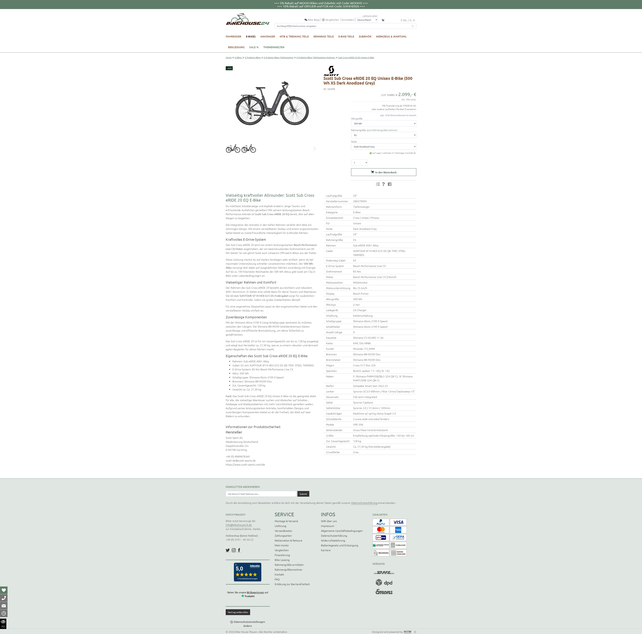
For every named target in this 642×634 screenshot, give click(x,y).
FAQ (277, 579)
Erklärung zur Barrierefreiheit (292, 584)
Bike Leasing (282, 560)
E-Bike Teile (346, 36)
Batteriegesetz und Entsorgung (339, 545)
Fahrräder (233, 36)
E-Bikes (251, 36)
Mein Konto (282, 545)
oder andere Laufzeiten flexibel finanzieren (394, 109)
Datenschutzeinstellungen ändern (249, 623)
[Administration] (415, 631)
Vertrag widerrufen (238, 612)
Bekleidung (236, 47)
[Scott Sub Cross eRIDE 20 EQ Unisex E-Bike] (272, 103)
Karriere (326, 550)
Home (229, 57)
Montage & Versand (286, 521)
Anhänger (267, 36)
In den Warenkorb (386, 172)
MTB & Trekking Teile (294, 36)
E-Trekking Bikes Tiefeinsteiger (278, 57)
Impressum (327, 526)
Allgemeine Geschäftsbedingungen (342, 530)
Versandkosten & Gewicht (404, 115)
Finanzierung (282, 555)
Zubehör (365, 36)
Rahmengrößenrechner (288, 569)
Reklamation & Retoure (288, 540)
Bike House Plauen (246, 631)
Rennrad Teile (323, 36)
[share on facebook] (390, 184)
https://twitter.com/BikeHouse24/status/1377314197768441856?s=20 (228, 550)
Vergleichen (282, 550)
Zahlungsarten (283, 535)
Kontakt (279, 574)
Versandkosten (283, 530)
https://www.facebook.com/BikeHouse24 (239, 550)
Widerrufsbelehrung (333, 540)
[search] (413, 26)
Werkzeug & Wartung (391, 36)
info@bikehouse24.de (239, 525)
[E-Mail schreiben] (4, 605)
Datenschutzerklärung (364, 503)
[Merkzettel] (4, 590)
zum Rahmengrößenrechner (382, 130)
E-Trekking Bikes (253, 57)
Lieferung (280, 526)
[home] (248, 19)
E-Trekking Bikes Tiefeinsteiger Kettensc (316, 57)
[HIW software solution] (408, 631)
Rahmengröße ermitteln (289, 564)
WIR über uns (329, 521)
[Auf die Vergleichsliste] (378, 184)
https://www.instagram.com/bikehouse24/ (234, 550)
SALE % (254, 47)
